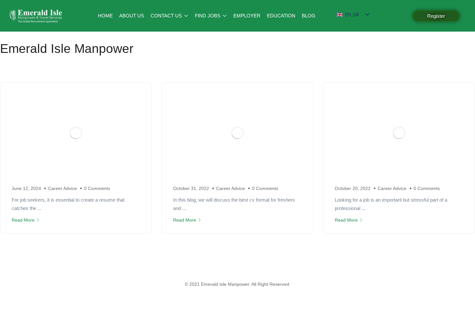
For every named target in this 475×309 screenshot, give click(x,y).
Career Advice (62, 188)
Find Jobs (208, 15)
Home (105, 15)
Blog (308, 15)
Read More (23, 220)
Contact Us (167, 15)
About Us (131, 15)
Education (281, 15)
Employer (246, 15)
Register (436, 16)
